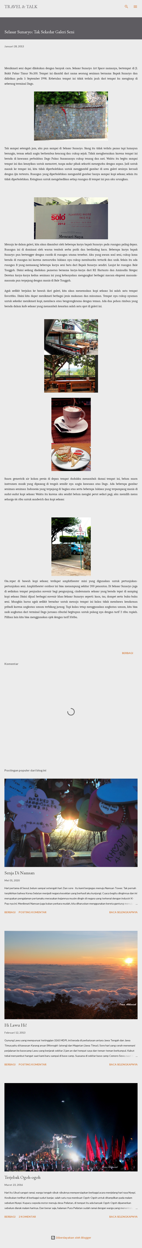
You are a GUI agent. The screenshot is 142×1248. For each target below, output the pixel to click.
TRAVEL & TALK (20, 6)
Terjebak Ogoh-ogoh (22, 1177)
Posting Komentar (32, 912)
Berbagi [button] (127, 653)
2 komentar (27, 1216)
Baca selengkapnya (123, 912)
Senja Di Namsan (19, 873)
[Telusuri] (126, 6)
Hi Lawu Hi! (15, 1025)
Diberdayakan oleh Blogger (73, 1237)
